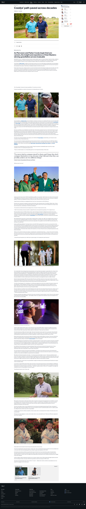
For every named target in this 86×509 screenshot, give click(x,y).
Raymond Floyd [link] (38, 143)
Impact (2, 498)
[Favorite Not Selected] (70, 9)
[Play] (36, 105)
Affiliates (16, 492)
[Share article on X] (15, 46)
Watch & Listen (27, 2)
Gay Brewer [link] (44, 143)
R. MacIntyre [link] (66, 21)
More (62, 2)
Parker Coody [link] (21, 63)
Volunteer (41, 493)
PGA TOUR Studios (43, 494)
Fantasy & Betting (50, 2)
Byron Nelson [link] (40, 137)
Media (16, 493)
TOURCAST (3, 496)
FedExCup (35, 2)
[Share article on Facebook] (17, 46)
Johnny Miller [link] (18, 123)
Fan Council (31, 493)
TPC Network (3, 493)
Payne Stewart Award (32, 492)
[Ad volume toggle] (16, 301)
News (31, 2)
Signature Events (57, 2)
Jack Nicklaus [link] (55, 122)
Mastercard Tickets (54, 495)
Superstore (52, 492)
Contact (2, 495)
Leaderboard (22, 2)
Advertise (16, 495)
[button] (36, 105)
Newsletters (31, 494)
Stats (46, 2)
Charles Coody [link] (23, 120)
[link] (21, 473)
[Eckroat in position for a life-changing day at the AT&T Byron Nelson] (34, 471)
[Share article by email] (21, 46)
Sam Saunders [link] (40, 214)
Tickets (52, 493)
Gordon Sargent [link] (32, 338)
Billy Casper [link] (33, 143)
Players (43, 2)
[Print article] (19, 46)
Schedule (39, 2)
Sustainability (42, 492)
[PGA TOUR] (3, 2)
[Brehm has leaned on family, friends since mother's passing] (21, 471)
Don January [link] (48, 143)
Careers (2, 492)
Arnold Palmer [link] (32, 215)
